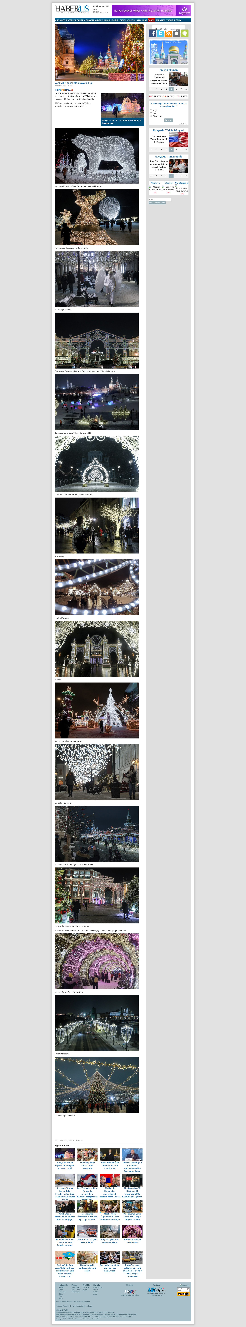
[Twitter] (59, 90)
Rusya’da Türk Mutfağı (168, 156)
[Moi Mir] (65, 90)
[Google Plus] (71, 90)
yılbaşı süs (79, 1141)
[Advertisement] (99, 1127)
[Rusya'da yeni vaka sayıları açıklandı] (111, 1227)
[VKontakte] (56, 90)
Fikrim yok (157, 116)
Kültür (114, 20)
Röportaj (160, 20)
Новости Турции (62, 1306)
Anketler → (183, 124)
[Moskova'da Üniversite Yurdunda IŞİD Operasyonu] (88, 1201)
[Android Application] (184, 33)
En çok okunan (168, 70)
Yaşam (151, 20)
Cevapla (168, 120)
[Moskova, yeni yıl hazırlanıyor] (133, 1227)
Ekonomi (90, 20)
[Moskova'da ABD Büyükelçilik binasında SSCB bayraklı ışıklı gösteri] (133, 1175)
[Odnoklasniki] (62, 90)
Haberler (71, 20)
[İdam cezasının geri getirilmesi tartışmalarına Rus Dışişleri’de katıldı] (133, 1150)
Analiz (107, 20)
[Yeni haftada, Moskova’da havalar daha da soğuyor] (66, 1201)
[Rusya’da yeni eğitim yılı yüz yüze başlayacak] (111, 1252)
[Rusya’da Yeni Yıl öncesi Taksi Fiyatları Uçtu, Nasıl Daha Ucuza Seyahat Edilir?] (66, 1175)
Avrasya (131, 20)
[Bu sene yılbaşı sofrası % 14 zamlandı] (88, 1150)
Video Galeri (75, 1290)
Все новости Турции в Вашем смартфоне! (73, 1302)
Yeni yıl (71, 1141)
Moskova (63, 1141)
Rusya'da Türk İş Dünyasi (168, 130)
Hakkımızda (97, 1287)
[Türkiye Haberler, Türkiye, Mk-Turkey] (156, 1291)
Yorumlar (86, 1287)
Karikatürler (75, 1292)
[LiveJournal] (68, 90)
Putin (72, 1306)
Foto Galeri (75, 1287)
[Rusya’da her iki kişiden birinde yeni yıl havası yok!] (66, 1150)
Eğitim (61, 1294)
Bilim (139, 20)
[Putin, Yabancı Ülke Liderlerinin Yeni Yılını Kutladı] (111, 1150)
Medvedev (80, 1306)
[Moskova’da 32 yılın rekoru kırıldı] (88, 1227)
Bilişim (61, 1287)
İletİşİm (177, 20)
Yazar (85, 1290)
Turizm (123, 20)
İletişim (95, 1290)
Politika (81, 20)
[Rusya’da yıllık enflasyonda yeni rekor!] (88, 1252)
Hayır (154, 111)
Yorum (169, 20)
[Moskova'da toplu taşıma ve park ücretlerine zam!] (66, 1227)
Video (61, 1298)
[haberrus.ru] (72, 9)
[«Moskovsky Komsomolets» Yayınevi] (130, 1290)
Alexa (84, 1319)
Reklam (96, 1292)
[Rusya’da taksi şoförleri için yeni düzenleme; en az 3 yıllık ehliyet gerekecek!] (133, 1252)
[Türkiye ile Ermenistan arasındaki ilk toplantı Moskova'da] (111, 1175)
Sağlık (61, 1290)
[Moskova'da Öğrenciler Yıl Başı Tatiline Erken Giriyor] (111, 1201)
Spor (144, 20)
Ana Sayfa (60, 20)
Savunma (62, 1292)
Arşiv (95, 1294)
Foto (60, 1296)
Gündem (99, 20)
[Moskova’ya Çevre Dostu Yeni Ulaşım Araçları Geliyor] (133, 1201)
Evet (154, 113)
